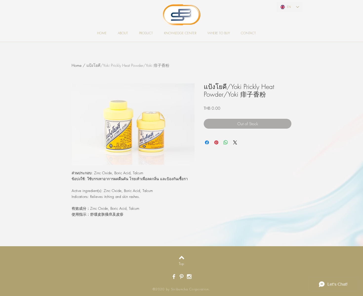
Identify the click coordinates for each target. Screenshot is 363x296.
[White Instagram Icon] (189, 276)
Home (76, 65)
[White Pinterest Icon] (181, 276)
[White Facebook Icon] (174, 276)
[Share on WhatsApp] (226, 142)
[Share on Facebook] (207, 142)
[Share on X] (235, 142)
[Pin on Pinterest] (216, 142)
